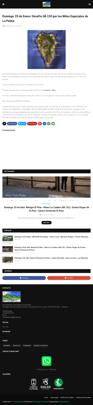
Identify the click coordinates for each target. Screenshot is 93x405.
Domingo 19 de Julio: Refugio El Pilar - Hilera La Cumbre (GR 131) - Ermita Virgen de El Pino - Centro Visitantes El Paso (46, 209)
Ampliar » (46, 222)
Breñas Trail (16, 345)
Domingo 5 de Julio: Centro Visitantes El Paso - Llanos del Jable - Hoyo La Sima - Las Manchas (51, 258)
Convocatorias (27, 345)
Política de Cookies (67, 397)
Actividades (7, 345)
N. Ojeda (44, 215)
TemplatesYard (18, 402)
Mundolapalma (10, 26)
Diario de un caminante (40, 345)
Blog (53, 90)
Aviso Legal (54, 397)
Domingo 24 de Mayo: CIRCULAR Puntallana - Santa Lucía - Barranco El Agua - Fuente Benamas (51, 237)
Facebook (46, 90)
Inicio (46, 397)
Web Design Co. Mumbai (40, 402)
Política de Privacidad (83, 397)
